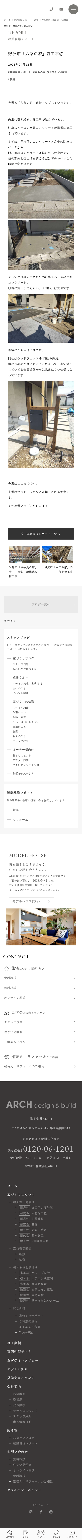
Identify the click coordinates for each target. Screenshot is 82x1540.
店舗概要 (19, 1394)
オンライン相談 (15, 997)
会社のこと (19, 688)
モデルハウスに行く (27, 901)
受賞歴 (17, 1399)
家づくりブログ (23, 658)
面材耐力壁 (33, 1213)
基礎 (29, 1224)
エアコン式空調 (36, 1278)
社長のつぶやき (23, 773)
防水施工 (32, 1235)
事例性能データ (19, 1352)
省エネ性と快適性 (25, 1267)
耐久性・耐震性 (24, 1202)
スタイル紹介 (21, 707)
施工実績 (14, 1343)
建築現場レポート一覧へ (42, 533)
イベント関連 (21, 693)
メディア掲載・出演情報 (27, 683)
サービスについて (25, 1410)
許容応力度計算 (36, 1207)
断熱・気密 (19, 717)
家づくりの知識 (23, 701)
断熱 (22, 1254)
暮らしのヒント (22, 755)
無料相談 (10, 987)
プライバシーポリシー (24, 1490)
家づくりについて (21, 1195)
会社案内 (14, 1387)
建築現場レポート (22, 20)
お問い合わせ (17, 1452)
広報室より (20, 677)
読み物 (12, 1430)
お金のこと (19, 736)
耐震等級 (32, 1218)
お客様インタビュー (22, 1360)
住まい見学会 (13, 1032)
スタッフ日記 (21, 664)
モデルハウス (13, 1022)
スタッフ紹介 (22, 1416)
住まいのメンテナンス (26, 765)
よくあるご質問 (30, 1326)
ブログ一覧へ (41, 604)
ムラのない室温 (36, 1289)
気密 (22, 1259)
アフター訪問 (21, 760)
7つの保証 (26, 1332)
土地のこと (19, 726)
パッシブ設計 (21, 741)
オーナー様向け (23, 749)
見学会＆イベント (16, 1042)
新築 (36, 20)
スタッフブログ (24, 1437)
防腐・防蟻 (33, 1229)
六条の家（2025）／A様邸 (55, 20)
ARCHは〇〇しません (26, 722)
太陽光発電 (33, 1284)
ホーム (7, 20)
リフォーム (20, 819)
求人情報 (19, 1421)
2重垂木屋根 (34, 1241)
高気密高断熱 (22, 1248)
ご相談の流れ (28, 1321)
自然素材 (32, 1295)
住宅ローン (19, 712)
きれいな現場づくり (25, 669)
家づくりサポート (31, 1315)
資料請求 (10, 977)
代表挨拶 (19, 1405)
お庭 (15, 731)
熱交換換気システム (39, 1300)
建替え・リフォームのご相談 (24, 1066)
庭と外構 (19, 1308)
